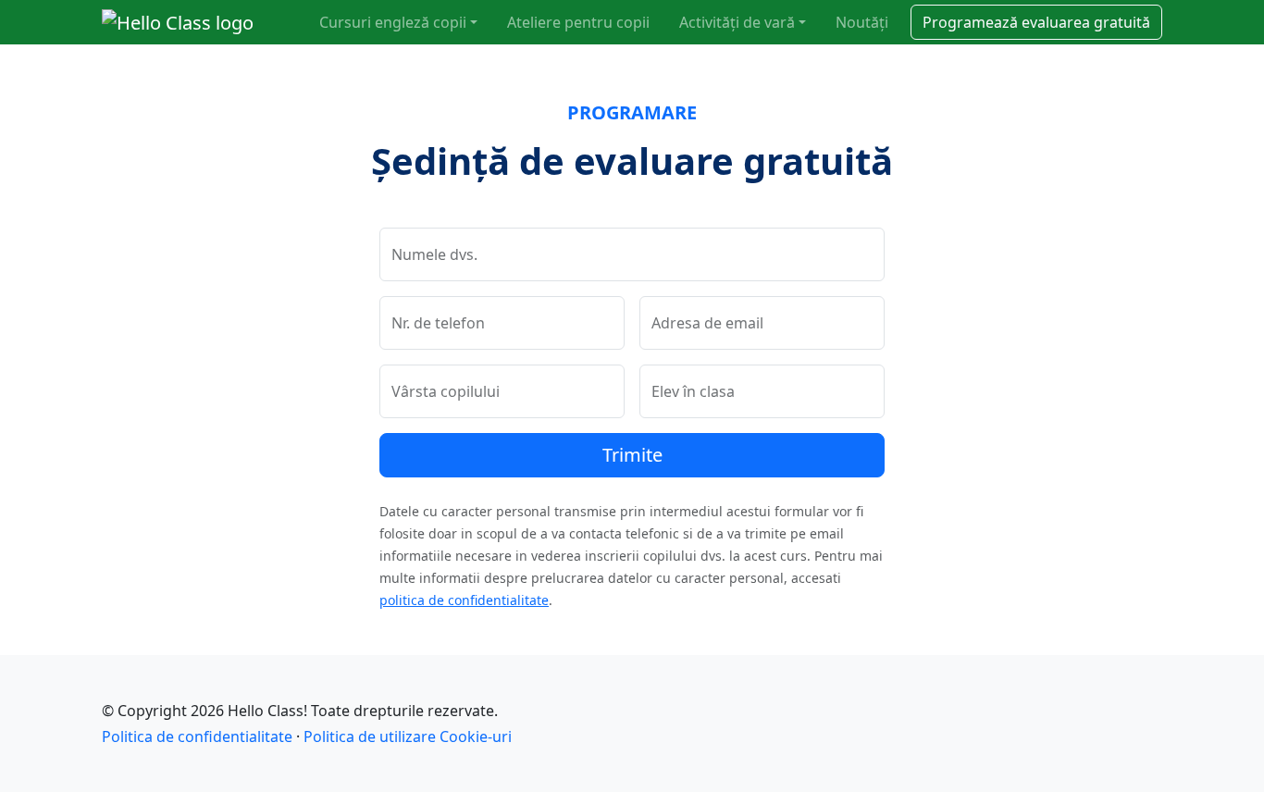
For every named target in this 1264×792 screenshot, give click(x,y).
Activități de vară (737, 22)
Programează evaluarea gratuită (1036, 22)
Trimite (632, 454)
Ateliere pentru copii (578, 22)
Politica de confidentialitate (197, 736)
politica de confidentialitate (464, 600)
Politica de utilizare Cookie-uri (408, 736)
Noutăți (862, 22)
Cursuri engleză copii (392, 22)
